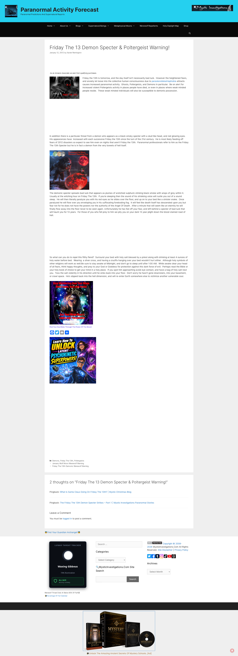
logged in (67, 518)
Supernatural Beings (97, 26)
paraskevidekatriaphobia (164, 81)
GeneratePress (140, 606)
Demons (55, 461)
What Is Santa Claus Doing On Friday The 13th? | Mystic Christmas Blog (95, 492)
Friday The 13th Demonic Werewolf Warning (70, 466)
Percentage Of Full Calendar (57, 596)
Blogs (78, 26)
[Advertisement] (69, 64)
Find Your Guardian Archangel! (62, 532)
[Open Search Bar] (189, 33)
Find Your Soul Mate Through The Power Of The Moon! (71, 327)
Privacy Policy (181, 550)
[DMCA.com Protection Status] (154, 543)
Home (49, 26)
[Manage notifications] (232, 651)
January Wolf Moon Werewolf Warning (68, 463)
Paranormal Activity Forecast (60, 9)
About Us (64, 26)
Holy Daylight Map (171, 26)
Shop (186, 26)
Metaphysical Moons (123, 26)
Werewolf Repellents (149, 26)
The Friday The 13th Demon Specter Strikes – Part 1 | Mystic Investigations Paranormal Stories (107, 502)
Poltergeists (79, 461)
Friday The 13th (66, 461)
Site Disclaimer (165, 550)
